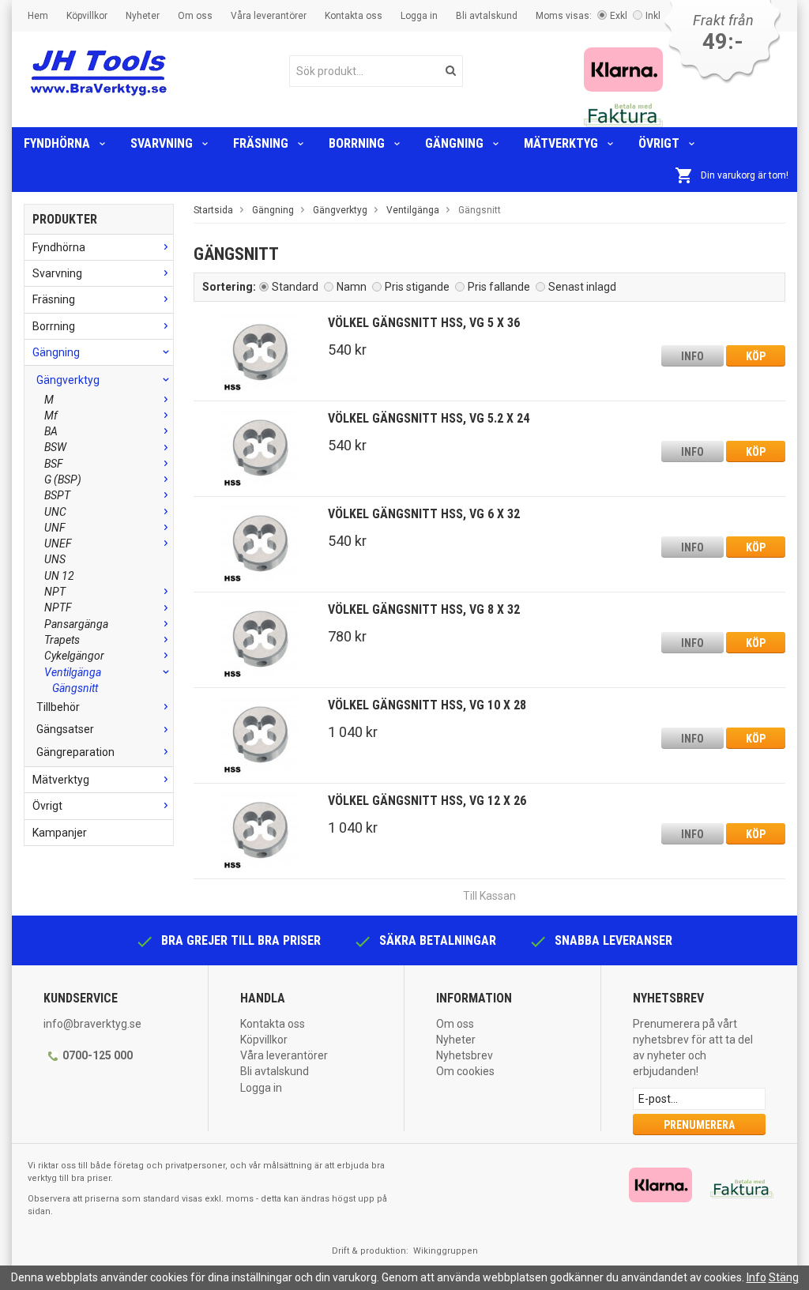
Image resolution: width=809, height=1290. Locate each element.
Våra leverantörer (269, 15)
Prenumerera (699, 1125)
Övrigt (658, 143)
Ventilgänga (72, 672)
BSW (55, 447)
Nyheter (143, 15)
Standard (295, 286)
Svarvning (161, 143)
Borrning (357, 143)
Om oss (195, 15)
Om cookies (465, 1071)
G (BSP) (62, 479)
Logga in (419, 15)
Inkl (652, 15)
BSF (53, 463)
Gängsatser (65, 729)
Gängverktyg (68, 380)
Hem (38, 15)
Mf (51, 415)
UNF (55, 527)
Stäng (784, 1277)
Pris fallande (499, 286)
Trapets (62, 640)
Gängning (454, 143)
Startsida (213, 210)
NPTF (58, 607)
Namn (352, 286)
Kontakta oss (353, 15)
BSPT (57, 495)
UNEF (58, 543)
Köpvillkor (86, 15)
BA (51, 431)
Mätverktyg (561, 143)
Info (692, 356)
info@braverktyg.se (92, 1023)
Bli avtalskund (486, 15)
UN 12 (59, 576)
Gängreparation (75, 752)
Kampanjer (59, 832)
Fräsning (260, 143)
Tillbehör (58, 707)
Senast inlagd (582, 286)
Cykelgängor (74, 655)
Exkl (618, 15)
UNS (55, 559)
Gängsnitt (75, 688)
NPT (55, 591)
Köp (756, 356)
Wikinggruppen (445, 1251)
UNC (55, 512)
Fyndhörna (57, 143)
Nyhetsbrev (464, 1055)
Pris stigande (417, 286)
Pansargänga (76, 624)
